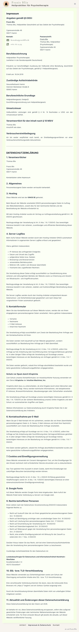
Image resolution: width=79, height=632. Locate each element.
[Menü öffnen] (75, 3)
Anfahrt (22, 625)
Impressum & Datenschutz (39, 625)
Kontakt (56, 625)
